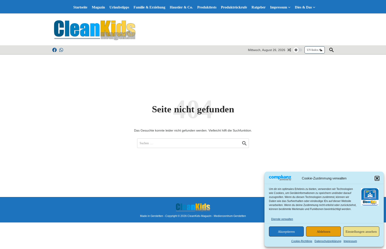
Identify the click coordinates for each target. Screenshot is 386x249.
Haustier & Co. (181, 7)
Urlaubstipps (119, 7)
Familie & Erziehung (149, 7)
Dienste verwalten (282, 219)
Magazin (98, 7)
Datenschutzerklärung (328, 241)
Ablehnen (323, 231)
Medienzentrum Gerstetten (230, 216)
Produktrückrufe (234, 7)
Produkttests (206, 7)
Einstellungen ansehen (361, 231)
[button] (377, 178)
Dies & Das (303, 7)
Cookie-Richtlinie (301, 241)
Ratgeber (259, 7)
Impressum (350, 241)
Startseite (80, 7)
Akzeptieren (286, 231)
